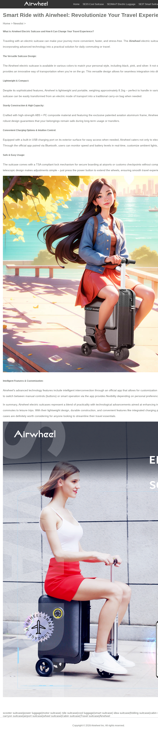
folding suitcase (139, 712)
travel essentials (105, 416)
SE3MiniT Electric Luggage (121, 4)
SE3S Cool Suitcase (93, 4)
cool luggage (86, 712)
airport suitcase (33, 715)
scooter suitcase (13, 712)
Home (76, 4)
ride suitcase (69, 712)
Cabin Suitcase (135, 725)
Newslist (18, 23)
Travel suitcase (90, 715)
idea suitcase (122, 712)
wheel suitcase (52, 715)
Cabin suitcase (71, 715)
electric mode (64, 96)
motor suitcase (51, 712)
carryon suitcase (13, 715)
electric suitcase (34, 40)
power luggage (33, 712)
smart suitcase (103, 712)
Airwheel (105, 715)
